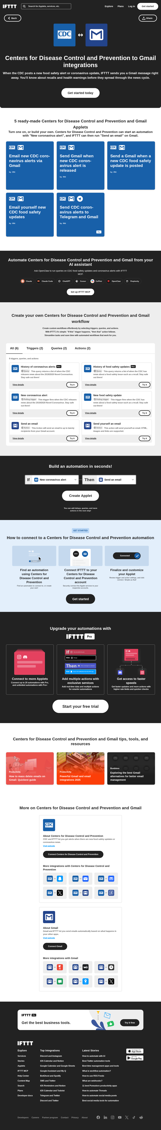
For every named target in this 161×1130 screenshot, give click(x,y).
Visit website (49, 846)
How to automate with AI (93, 1056)
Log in (131, 6)
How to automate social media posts (99, 1096)
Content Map (24, 1081)
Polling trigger (30, 399)
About (85, 1117)
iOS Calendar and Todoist (52, 1091)
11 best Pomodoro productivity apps (99, 1086)
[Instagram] (112, 1118)
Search (21, 1086)
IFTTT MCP (23, 1071)
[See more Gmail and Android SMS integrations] (55, 981)
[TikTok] (134, 1118)
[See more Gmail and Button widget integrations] (55, 967)
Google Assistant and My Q (53, 1071)
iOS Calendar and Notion (52, 1061)
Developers (23, 1117)
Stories (21, 1061)
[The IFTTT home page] (9, 6)
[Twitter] (127, 1118)
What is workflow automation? (96, 1071)
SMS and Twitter (47, 1081)
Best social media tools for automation (100, 1101)
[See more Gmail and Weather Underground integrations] (80, 967)
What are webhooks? (92, 1081)
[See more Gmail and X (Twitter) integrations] (106, 981)
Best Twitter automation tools (96, 1061)
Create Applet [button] (80, 496)
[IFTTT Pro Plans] (58, 367)
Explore (109, 6)
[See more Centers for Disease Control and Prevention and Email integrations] (80, 879)
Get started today (80, 93)
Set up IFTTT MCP (80, 292)
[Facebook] (98, 1118)
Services (22, 1056)
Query (26, 371)
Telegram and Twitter (50, 1096)
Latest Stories (90, 1050)
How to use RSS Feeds (93, 1076)
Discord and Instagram (51, 1056)
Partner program (50, 1117)
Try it (72, 385)
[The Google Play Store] (134, 1058)
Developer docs (25, 1096)
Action (27, 428)
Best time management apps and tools (100, 1066)
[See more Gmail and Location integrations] (80, 981)
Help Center (23, 1076)
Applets (21, 1066)
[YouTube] (119, 1118)
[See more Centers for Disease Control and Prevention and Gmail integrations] (80, 893)
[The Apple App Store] (134, 1051)
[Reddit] (141, 1118)
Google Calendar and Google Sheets (57, 1066)
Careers (35, 1117)
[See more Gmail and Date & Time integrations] (106, 967)
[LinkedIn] (105, 1118)
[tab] (14, 348)
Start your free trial (80, 706)
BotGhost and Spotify (50, 1076)
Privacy (75, 1117)
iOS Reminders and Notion (53, 1086)
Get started (148, 6)
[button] (80, 599)
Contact (64, 1117)
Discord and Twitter (49, 1101)
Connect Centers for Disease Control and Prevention (73, 854)
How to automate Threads (94, 1091)
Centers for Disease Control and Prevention (67, 58)
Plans (121, 6)
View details (18, 385)
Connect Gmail (55, 946)
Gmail (147, 58)
